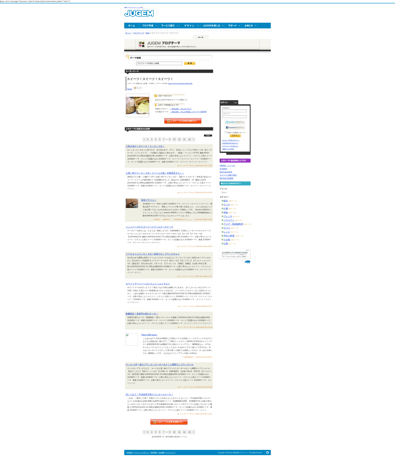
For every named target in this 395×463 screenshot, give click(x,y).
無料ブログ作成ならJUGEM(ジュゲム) (139, 15)
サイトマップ (170, 452)
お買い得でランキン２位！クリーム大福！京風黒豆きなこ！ (155, 173)
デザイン (190, 25)
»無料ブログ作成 (228, 149)
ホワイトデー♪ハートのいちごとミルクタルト (148, 284)
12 (184, 139)
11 (179, 139)
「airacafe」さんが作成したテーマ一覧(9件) (188, 112)
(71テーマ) (234, 232)
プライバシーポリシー (142, 452)
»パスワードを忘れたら (230, 146)
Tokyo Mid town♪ (149, 334)
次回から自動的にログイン (236, 132)
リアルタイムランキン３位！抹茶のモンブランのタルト (153, 254)
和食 (226, 212)
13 (189, 139)
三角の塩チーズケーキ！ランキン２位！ (145, 146)
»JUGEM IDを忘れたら (230, 143)
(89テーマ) (232, 209)
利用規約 (130, 452)
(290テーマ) (233, 201)
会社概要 (161, 452)
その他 (227, 239)
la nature (223, 169)
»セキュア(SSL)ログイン (230, 140)
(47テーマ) (232, 244)
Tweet (129, 89)
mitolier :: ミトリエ (227, 165)
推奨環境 (154, 452)
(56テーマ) (234, 205)
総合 (226, 200)
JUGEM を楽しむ (212, 25)
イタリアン (229, 220)
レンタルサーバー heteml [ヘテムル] (234, 252)
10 (174, 139)
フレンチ (228, 216)
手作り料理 (229, 236)
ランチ (227, 204)
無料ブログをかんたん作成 (133, 7)
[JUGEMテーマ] (201, 37)
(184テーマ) (235, 240)
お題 (226, 243)
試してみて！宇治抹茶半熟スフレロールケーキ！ (149, 394)
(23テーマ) (247, 224)
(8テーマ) (236, 216)
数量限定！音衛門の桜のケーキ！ (142, 313)
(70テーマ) (232, 213)
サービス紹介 (169, 25)
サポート (233, 25)
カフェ (227, 228)
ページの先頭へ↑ (267, 452)
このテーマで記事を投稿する (182, 121)
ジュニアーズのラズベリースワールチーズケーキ (149, 227)
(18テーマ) (238, 220)
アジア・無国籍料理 (233, 224)
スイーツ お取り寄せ (228, 175)
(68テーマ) (234, 228)
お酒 (226, 208)
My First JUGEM (226, 178)
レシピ (227, 232)
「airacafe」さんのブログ (180, 109)
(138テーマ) (239, 236)
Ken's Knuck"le (226, 172)
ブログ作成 (148, 25)
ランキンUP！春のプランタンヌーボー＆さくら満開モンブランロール (159, 364)
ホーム (131, 25)
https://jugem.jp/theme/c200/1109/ (180, 83)
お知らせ (250, 25)
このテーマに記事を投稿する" (168, 422)
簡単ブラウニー (148, 200)
